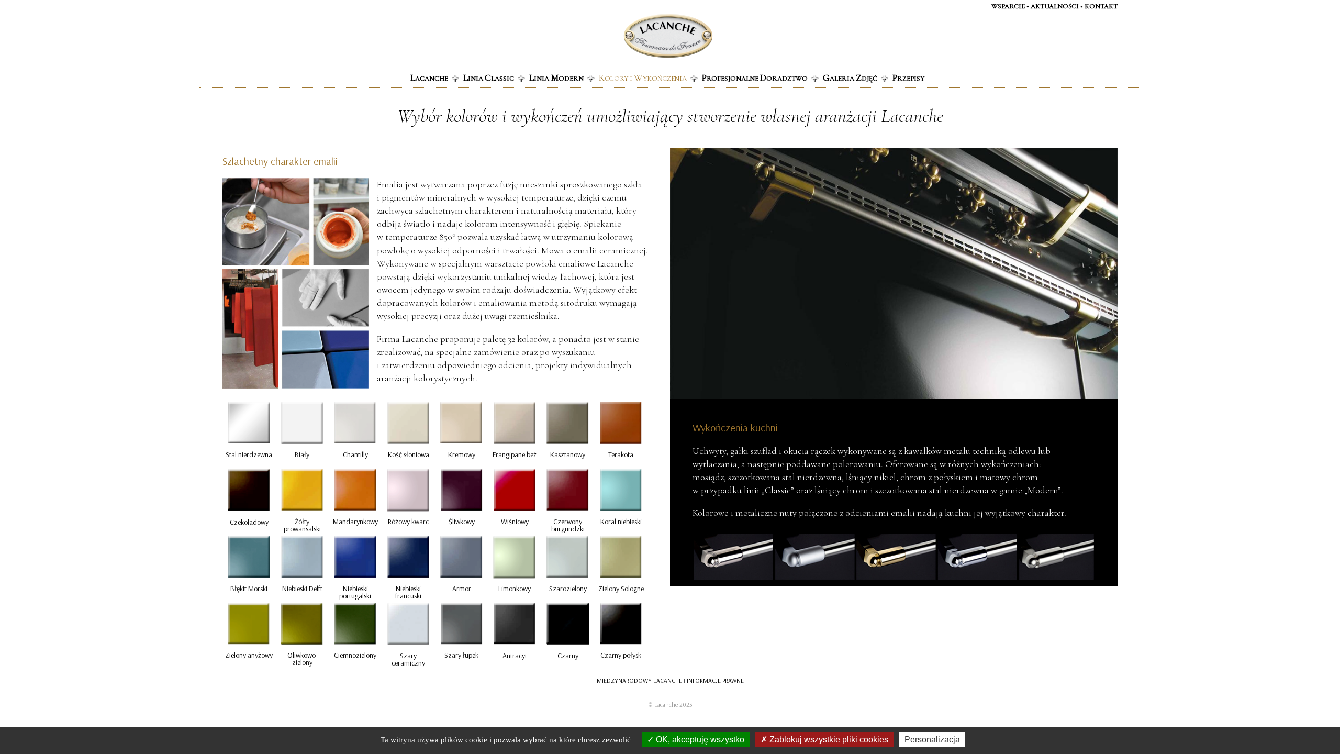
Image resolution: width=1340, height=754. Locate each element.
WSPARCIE (1008, 6)
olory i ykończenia (643, 77)
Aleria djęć (850, 77)
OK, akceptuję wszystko (699, 739)
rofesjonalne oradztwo (755, 77)
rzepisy (908, 77)
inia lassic (488, 77)
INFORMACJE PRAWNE (715, 680)
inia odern (556, 77)
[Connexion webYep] (626, 36)
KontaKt (1101, 6)
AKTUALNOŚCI (1055, 6)
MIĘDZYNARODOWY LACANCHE (639, 680)
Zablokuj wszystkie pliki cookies (827, 739)
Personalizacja (932, 739)
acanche (429, 77)
